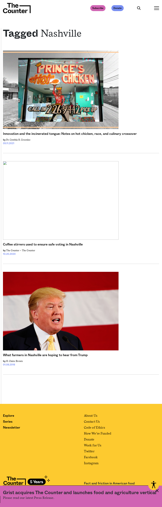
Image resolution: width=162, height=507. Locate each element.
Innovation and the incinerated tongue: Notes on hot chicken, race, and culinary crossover (70, 133)
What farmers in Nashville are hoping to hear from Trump (45, 355)
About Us (90, 416)
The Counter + (14, 250)
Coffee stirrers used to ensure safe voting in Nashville (43, 244)
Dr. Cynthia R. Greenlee (18, 139)
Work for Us (92, 445)
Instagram (91, 463)
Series (7, 421)
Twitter (89, 451)
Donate (117, 8)
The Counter (28, 250)
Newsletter (11, 427)
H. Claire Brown (14, 361)
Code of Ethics (94, 427)
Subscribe (98, 8)
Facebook (91, 457)
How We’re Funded (97, 433)
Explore (8, 415)
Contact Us (92, 421)
